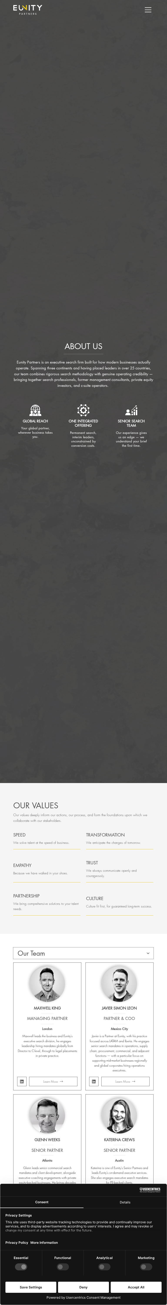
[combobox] (83, 953)
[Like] (22, 1081)
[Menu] (148, 9)
